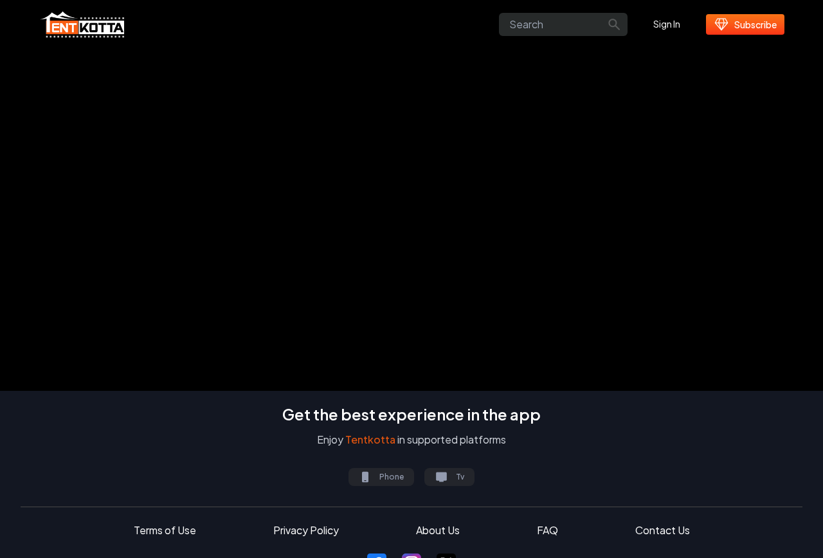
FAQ (547, 530)
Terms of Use (165, 530)
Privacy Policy (306, 530)
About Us (438, 530)
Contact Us (662, 530)
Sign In (666, 24)
